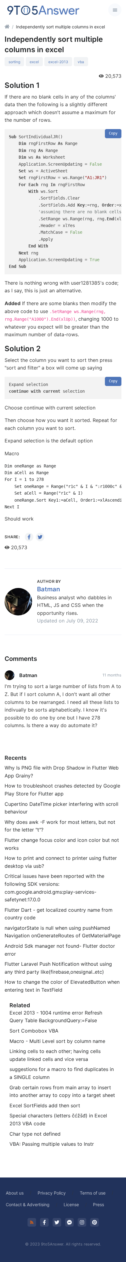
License (71, 1204)
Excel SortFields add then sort (44, 1105)
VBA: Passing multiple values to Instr (51, 1144)
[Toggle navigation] (114, 9)
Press (98, 1204)
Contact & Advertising (28, 1204)
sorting (14, 61)
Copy (113, 133)
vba (81, 61)
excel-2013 (58, 61)
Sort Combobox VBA (33, 1031)
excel (34, 61)
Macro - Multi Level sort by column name (57, 1041)
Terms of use (93, 1192)
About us (15, 1192)
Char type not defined (35, 1134)
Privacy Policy (52, 1192)
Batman (48, 589)
